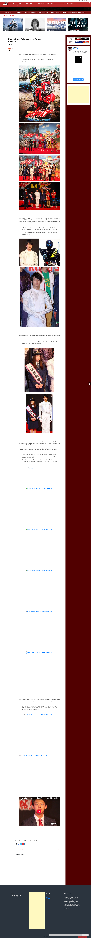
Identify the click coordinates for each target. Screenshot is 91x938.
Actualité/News (21, 833)
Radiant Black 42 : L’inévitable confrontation (46, 12)
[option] (17, 12)
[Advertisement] (78, 94)
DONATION (49, 898)
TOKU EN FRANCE (16, 3)
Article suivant (60, 849)
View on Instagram (79, 79)
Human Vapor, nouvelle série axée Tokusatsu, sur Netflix (67, 12)
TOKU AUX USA (40, 3)
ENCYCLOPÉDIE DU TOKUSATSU (20, 6)
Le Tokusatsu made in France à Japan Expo (17, 12)
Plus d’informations (77, 934)
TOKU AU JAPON (28, 3)
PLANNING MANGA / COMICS (66, 3)
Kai (13, 48)
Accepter (84, 934)
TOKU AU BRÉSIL (51, 3)
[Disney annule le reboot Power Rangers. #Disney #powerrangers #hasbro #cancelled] (78, 66)
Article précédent (19, 849)
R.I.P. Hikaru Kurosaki (31, 12)
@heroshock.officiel (76, 48)
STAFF (47, 897)
